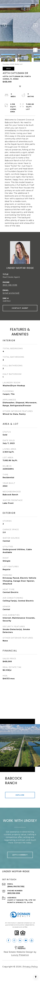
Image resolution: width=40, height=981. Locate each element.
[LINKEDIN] (20, 940)
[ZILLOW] (31, 940)
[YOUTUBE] (26, 940)
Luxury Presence (20, 955)
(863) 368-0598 (10, 285)
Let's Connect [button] (20, 855)
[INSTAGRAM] (14, 940)
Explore (20, 795)
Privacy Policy (30, 966)
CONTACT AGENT (20, 308)
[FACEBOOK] (8, 940)
